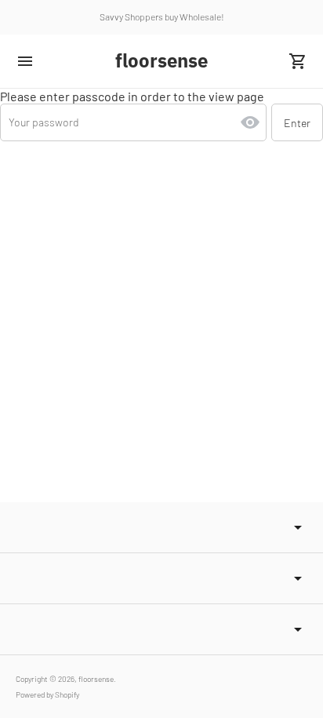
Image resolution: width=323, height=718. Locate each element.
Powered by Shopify (47, 694)
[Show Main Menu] (25, 61)
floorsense (96, 678)
